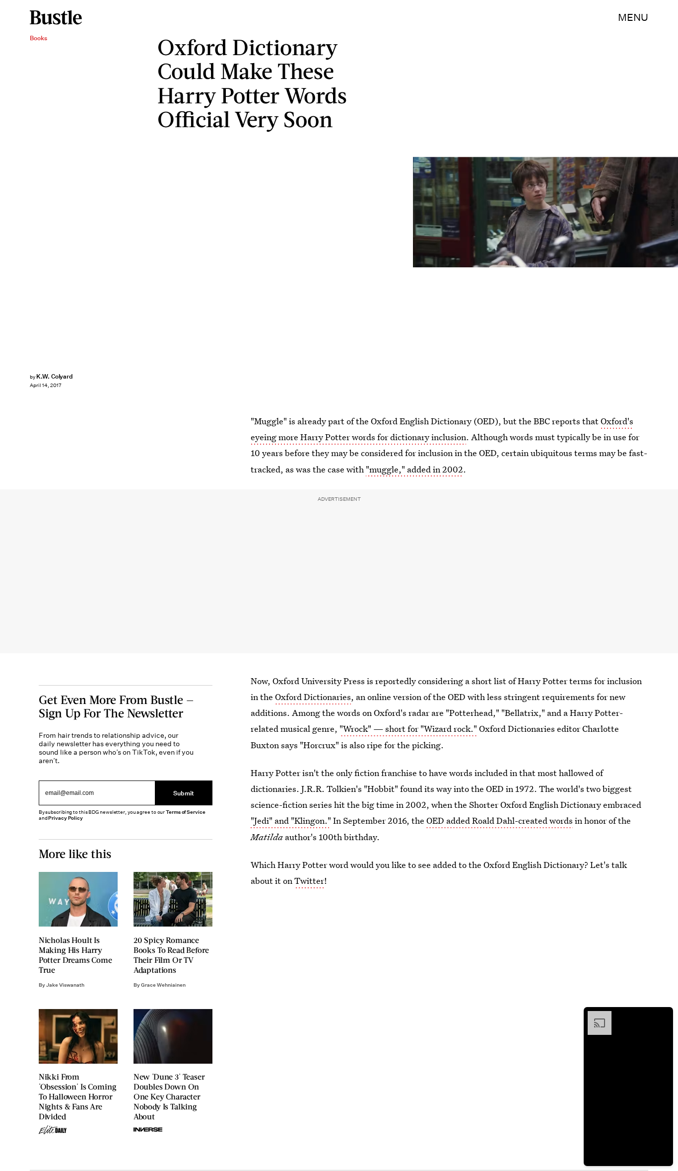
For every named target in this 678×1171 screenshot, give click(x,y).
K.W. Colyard (54, 376)
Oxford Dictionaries (313, 697)
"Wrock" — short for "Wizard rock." (408, 728)
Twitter (309, 880)
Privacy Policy (65, 818)
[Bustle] (56, 17)
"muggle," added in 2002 (414, 469)
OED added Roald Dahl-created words (499, 820)
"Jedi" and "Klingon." (291, 820)
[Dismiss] (662, 1016)
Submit (183, 792)
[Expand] (595, 1016)
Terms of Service (185, 812)
